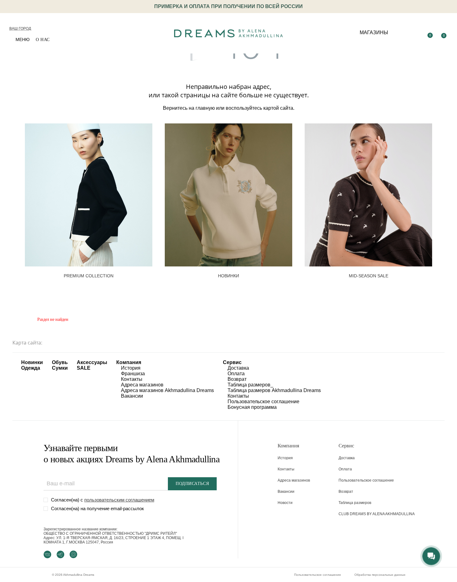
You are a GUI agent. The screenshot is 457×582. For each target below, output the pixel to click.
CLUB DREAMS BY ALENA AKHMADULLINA (377, 514)
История (131, 368)
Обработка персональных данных (379, 574)
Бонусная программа (252, 407)
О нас (43, 39)
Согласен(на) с (102, 499)
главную (205, 108)
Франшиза (133, 373)
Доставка (238, 368)
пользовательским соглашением (119, 499)
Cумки (60, 368)
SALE (83, 368)
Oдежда (30, 368)
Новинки (32, 362)
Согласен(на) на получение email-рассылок (97, 508)
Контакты (131, 379)
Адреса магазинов (142, 384)
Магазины (374, 32)
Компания (128, 362)
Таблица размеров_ (250, 384)
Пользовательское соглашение (263, 401)
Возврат (237, 379)
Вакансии (132, 396)
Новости (285, 503)
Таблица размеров (355, 503)
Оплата (236, 373)
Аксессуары (92, 362)
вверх (398, 562)
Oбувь (60, 362)
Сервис (232, 362)
